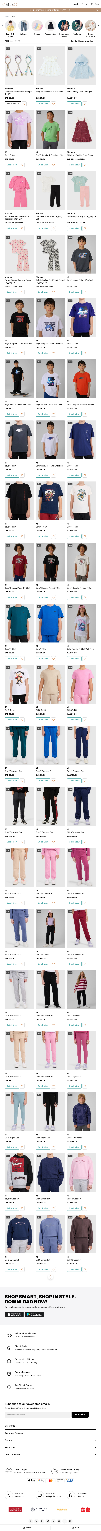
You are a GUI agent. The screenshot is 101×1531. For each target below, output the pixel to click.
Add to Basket (13, 103)
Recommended (85, 41)
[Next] (98, 25)
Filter (28, 1528)
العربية (75, 4)
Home (7, 17)
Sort (77, 1528)
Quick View (43, 103)
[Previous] (2, 25)
